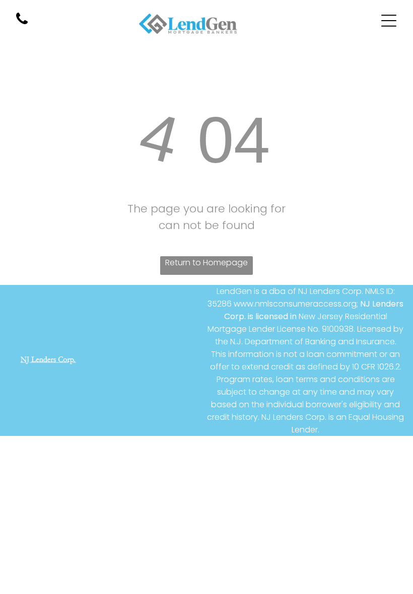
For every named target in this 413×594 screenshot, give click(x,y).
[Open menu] (388, 20)
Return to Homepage (206, 262)
